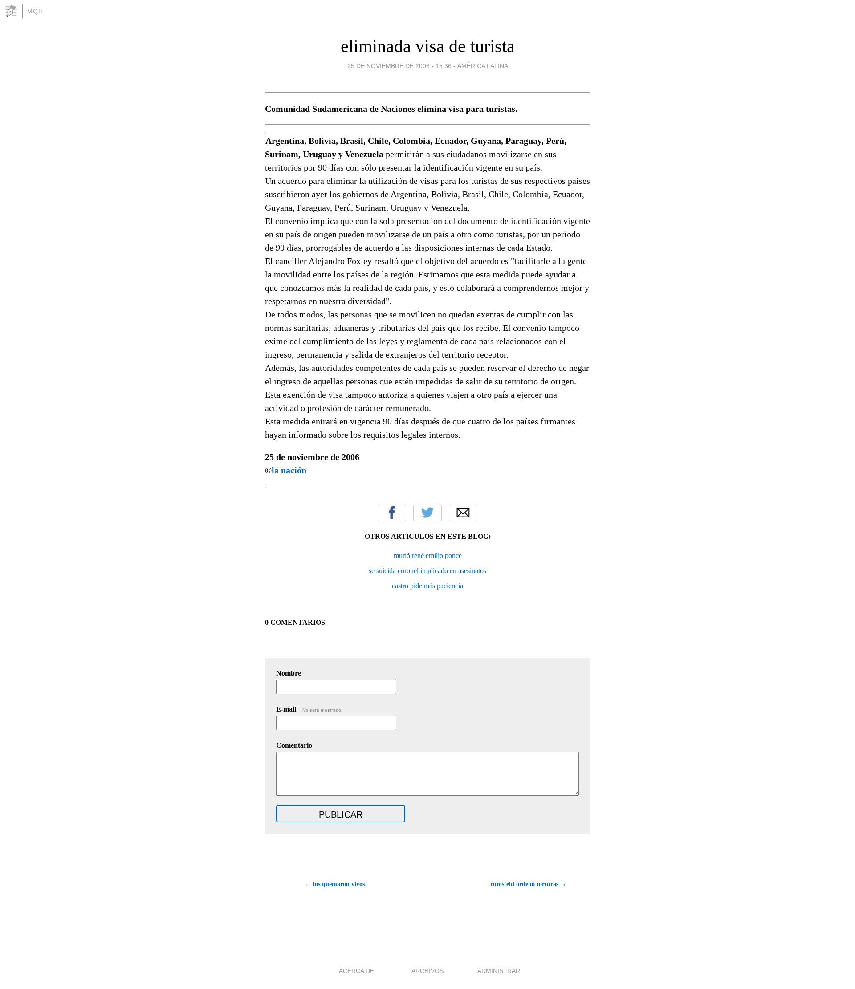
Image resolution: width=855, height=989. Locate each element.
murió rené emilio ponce (428, 555)
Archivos (427, 970)
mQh (35, 11)
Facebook (392, 512)
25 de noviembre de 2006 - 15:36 (399, 65)
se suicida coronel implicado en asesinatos (427, 570)
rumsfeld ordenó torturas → (528, 884)
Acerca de (356, 970)
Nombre (288, 673)
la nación (289, 470)
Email (463, 512)
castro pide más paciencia (427, 586)
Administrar (498, 970)
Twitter (427, 512)
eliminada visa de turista (428, 46)
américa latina (482, 65)
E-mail (309, 709)
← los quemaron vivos (335, 884)
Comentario (294, 745)
